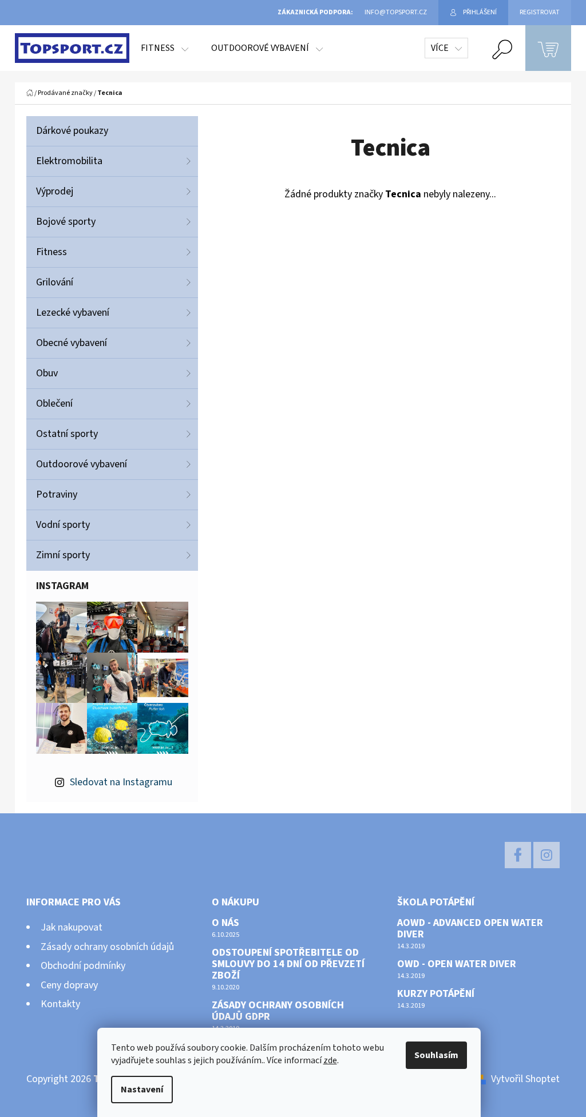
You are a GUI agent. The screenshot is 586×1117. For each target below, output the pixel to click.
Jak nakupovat (71, 927)
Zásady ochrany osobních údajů (107, 947)
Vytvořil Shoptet (525, 1079)
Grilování (54, 282)
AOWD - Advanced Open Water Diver (470, 928)
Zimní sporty (63, 555)
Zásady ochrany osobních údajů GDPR (278, 1011)
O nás (225, 923)
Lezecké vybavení (72, 312)
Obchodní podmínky (83, 966)
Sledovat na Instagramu (121, 782)
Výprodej (54, 191)
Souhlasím (436, 1055)
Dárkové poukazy (72, 131)
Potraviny (56, 494)
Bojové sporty (66, 221)
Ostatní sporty (67, 434)
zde (330, 1060)
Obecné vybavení (71, 343)
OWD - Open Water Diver (456, 964)
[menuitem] (164, 48)
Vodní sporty (63, 525)
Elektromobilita (69, 161)
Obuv (47, 373)
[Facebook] (518, 855)
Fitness (51, 252)
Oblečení (54, 403)
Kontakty (60, 1004)
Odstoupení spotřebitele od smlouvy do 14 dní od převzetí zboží (288, 964)
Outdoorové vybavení (81, 464)
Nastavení (142, 1089)
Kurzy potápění (435, 994)
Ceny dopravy (69, 985)
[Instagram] (546, 855)
